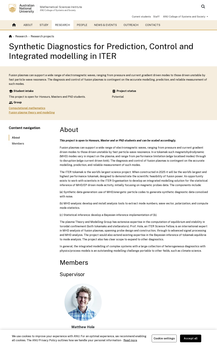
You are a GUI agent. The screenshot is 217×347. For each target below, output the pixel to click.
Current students (141, 16)
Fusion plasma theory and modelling (32, 112)
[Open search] (203, 6)
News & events (105, 25)
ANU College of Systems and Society (184, 16)
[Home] (10, 36)
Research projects (42, 36)
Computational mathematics (27, 108)
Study (44, 25)
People (82, 25)
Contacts (152, 25)
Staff (156, 16)
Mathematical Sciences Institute (61, 7)
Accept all (191, 338)
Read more (130, 340)
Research (62, 25)
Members (18, 143)
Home (14, 25)
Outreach (131, 25)
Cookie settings (164, 338)
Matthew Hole (83, 327)
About (28, 25)
